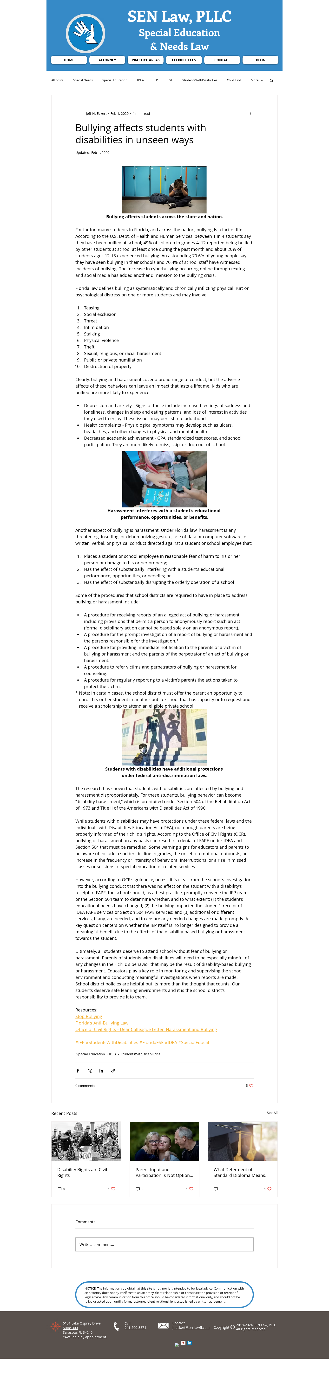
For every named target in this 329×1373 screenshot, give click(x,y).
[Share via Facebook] (77, 1070)
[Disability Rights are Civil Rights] (86, 1141)
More (254, 80)
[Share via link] (113, 1070)
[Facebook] (177, 1345)
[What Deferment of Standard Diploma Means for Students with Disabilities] (242, 1141)
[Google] (183, 1343)
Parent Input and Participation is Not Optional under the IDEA (164, 1172)
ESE (170, 80)
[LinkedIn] (189, 1343)
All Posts (57, 80)
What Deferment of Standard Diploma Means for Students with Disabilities (239, 1172)
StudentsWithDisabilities (199, 80)
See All (272, 1112)
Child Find (234, 80)
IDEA (140, 80)
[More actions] (251, 113)
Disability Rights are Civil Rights (82, 1172)
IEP (155, 80)
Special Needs (83, 80)
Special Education (114, 80)
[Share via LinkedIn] (101, 1070)
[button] (271, 80)
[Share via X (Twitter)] (89, 1070)
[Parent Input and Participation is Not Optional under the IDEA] (164, 1141)
